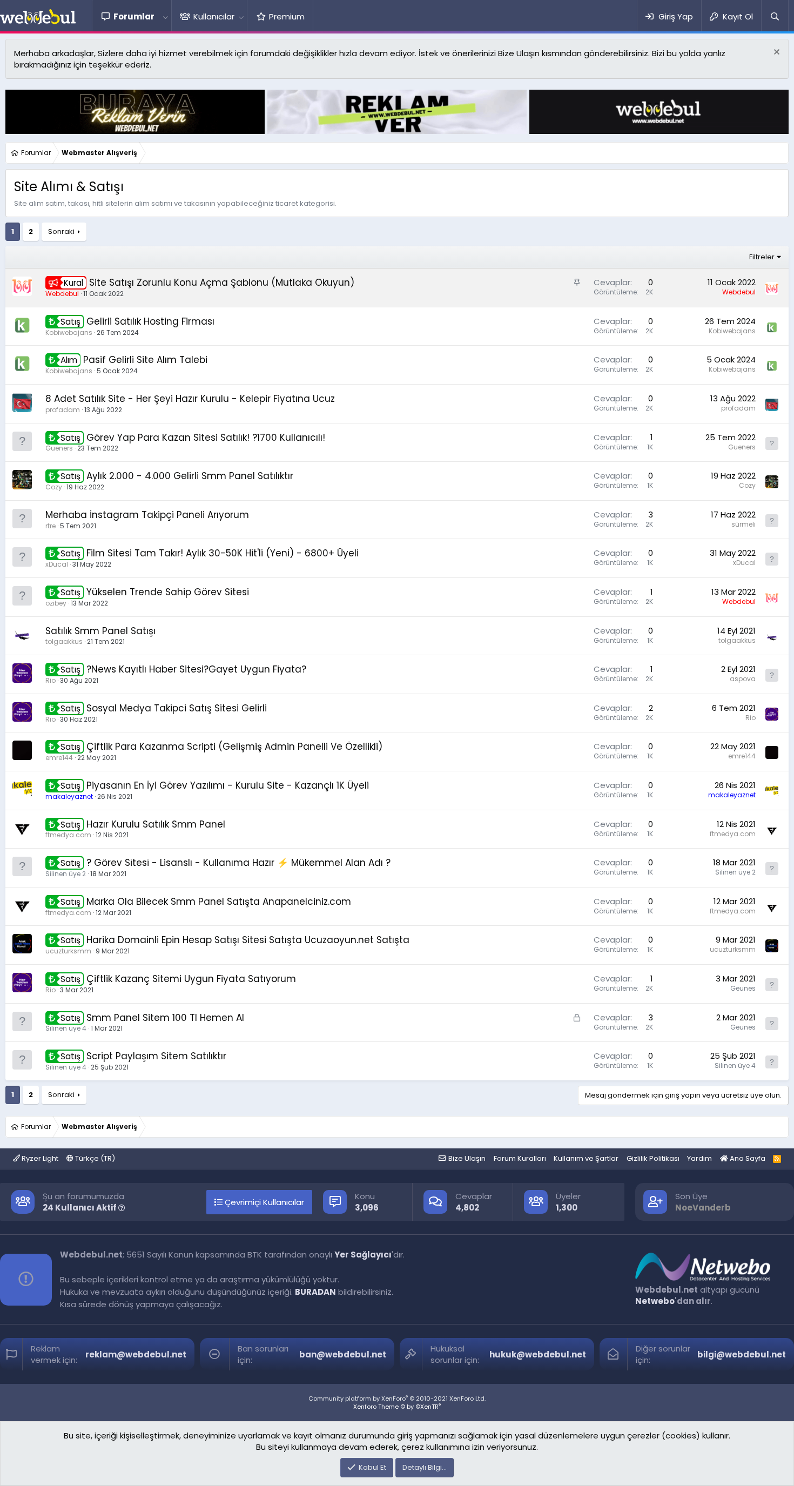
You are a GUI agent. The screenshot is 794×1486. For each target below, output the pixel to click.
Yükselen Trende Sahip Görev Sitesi (167, 592)
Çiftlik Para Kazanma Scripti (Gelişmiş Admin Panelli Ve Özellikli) (234, 746)
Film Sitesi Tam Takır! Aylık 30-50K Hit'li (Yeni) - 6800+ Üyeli (222, 553)
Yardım (699, 1158)
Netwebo (655, 1301)
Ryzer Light (39, 1158)
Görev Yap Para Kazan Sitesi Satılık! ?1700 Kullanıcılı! (205, 437)
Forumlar (133, 16)
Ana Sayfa (746, 1158)
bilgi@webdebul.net (741, 1354)
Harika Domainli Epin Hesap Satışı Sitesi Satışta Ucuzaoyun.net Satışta (247, 939)
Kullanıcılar (213, 16)
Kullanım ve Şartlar (586, 1158)
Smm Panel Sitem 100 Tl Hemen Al (165, 1017)
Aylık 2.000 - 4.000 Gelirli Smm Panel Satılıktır (189, 475)
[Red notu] (775, 53)
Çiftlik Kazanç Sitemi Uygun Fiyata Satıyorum (191, 978)
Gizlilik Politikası (653, 1158)
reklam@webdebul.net (135, 1354)
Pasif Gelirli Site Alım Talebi (145, 359)
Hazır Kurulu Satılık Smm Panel (155, 824)
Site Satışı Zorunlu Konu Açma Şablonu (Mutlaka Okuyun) (221, 282)
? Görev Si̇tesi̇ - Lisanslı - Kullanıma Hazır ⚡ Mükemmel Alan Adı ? (238, 862)
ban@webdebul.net (342, 1354)
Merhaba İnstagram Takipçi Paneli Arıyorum (147, 514)
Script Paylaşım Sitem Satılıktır (156, 1056)
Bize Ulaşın (467, 1158)
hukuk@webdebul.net (537, 1354)
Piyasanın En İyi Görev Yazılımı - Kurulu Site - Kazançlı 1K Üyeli (227, 785)
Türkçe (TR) (94, 1158)
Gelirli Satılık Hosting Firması (150, 321)
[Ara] (774, 16)
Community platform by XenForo (397, 1398)
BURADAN (315, 1291)
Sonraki (61, 231)
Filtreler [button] (762, 257)
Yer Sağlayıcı (363, 1254)
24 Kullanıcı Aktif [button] (80, 1207)
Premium (287, 16)
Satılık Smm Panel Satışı (100, 630)
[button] (165, 16)
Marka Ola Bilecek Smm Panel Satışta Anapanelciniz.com (218, 901)
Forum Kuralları (520, 1158)
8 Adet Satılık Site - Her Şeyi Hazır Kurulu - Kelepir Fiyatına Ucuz (190, 398)
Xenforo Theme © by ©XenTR (397, 1406)
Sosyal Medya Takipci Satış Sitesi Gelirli (176, 708)
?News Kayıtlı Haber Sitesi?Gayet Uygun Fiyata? (196, 669)
